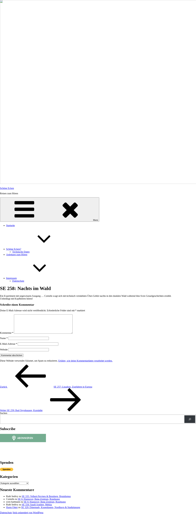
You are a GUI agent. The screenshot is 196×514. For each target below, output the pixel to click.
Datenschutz (18, 281)
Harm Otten (12, 507)
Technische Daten (21, 251)
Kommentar (6, 333)
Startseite (10, 225)
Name (4, 338)
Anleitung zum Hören (16, 254)
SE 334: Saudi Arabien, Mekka (37, 504)
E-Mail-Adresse (8, 344)
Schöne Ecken (7, 188)
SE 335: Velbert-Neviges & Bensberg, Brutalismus (46, 496)
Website (4, 349)
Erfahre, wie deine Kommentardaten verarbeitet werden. (85, 360)
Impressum (11, 278)
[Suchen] (189, 419)
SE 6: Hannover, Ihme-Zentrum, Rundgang (39, 499)
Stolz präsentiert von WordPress (28, 512)
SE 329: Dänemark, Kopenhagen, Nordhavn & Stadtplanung (50, 507)
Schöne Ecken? (13, 249)
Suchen (3, 413)
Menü (95, 220)
